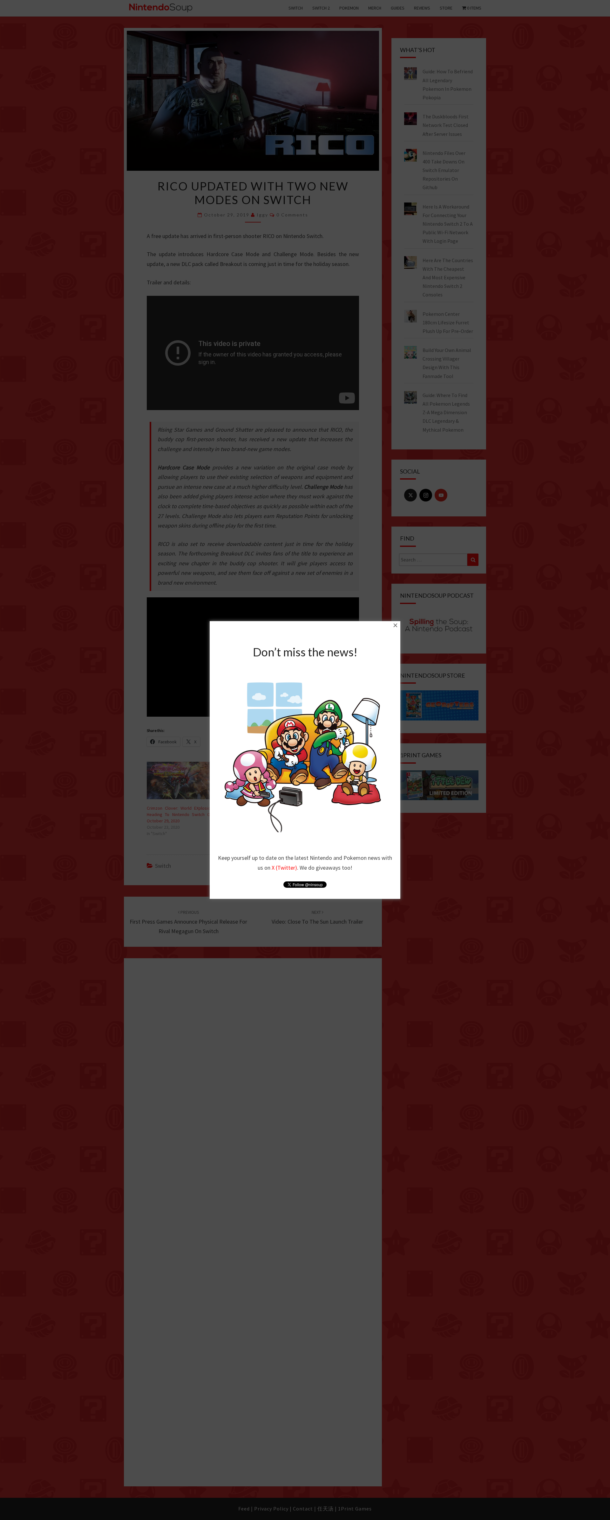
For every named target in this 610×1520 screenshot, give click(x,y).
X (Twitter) (284, 867)
